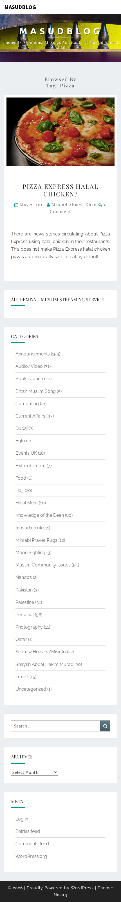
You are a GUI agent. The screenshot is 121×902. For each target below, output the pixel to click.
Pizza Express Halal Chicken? (60, 190)
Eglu (20, 440)
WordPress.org (31, 856)
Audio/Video (29, 366)
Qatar (21, 639)
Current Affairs (30, 416)
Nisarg (61, 894)
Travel (21, 676)
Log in (21, 819)
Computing (27, 403)
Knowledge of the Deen (39, 515)
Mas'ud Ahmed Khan (74, 204)
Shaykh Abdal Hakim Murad (44, 664)
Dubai (21, 428)
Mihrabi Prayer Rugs (36, 540)
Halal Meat (26, 503)
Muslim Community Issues (43, 565)
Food (20, 478)
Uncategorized (30, 689)
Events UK (26, 453)
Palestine (24, 602)
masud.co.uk (28, 528)
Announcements (32, 354)
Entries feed (27, 831)
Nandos (23, 577)
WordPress (82, 888)
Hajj (19, 490)
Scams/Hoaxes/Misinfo (40, 651)
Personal (24, 614)
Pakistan (24, 590)
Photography (29, 627)
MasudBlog (20, 6)
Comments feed (32, 843)
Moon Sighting (30, 552)
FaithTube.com (30, 465)
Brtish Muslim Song (35, 391)
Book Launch (29, 378)
